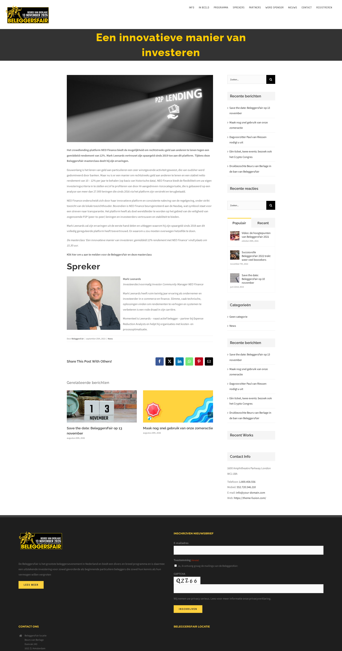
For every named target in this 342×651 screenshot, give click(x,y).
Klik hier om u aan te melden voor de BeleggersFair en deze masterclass (109, 254)
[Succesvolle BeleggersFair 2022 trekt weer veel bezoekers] (234, 253)
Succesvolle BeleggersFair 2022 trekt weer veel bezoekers (256, 256)
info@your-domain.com (250, 492)
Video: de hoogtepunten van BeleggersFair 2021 (256, 235)
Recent (263, 223)
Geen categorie (238, 317)
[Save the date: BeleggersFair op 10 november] (234, 276)
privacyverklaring (259, 598)
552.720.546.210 (246, 487)
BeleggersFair (78, 338)
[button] (69, 415)
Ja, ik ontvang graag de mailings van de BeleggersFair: (208, 565)
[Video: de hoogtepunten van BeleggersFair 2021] (234, 234)
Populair (239, 223)
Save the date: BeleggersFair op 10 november (253, 279)
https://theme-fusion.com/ (250, 498)
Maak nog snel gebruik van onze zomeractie (178, 428)
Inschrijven (188, 609)
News (110, 338)
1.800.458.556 (247, 482)
